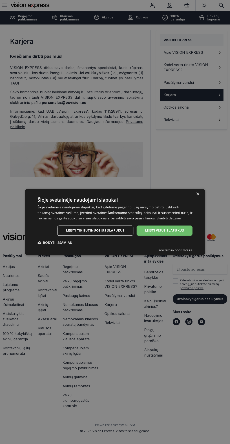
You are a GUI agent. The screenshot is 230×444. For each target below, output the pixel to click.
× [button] (197, 194)
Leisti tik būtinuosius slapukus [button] (95, 230)
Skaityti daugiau (169, 218)
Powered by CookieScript (175, 250)
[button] (55, 242)
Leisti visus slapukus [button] (164, 230)
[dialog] (115, 222)
